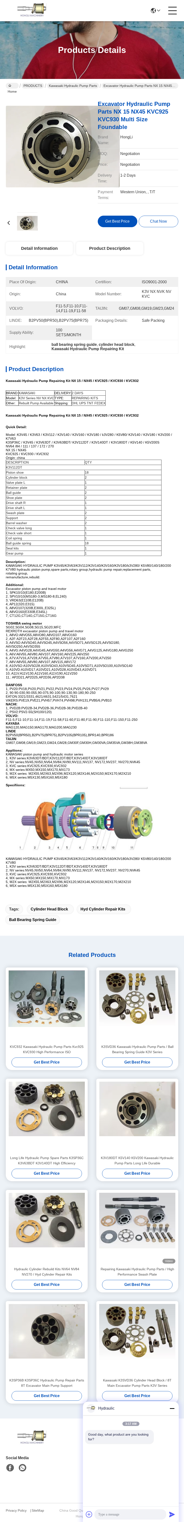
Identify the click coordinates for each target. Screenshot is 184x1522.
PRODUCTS (32, 86)
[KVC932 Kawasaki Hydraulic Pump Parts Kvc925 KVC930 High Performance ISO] (47, 1005)
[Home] (32, 1444)
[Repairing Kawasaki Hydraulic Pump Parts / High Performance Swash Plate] (137, 1228)
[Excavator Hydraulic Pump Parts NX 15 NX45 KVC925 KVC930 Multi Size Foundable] (63, 151)
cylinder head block (49, 909)
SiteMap (38, 1510)
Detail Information (39, 248)
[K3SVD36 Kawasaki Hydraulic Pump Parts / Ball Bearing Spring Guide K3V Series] (137, 1005)
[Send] (172, 1514)
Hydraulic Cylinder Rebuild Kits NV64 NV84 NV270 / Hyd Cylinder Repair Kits (46, 1271)
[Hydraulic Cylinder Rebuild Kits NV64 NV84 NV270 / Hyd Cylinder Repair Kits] (47, 1228)
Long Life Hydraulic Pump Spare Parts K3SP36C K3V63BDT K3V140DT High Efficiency (47, 1160)
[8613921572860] (22, 1468)
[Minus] (172, 1408)
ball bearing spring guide (32, 920)
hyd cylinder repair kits (102, 909)
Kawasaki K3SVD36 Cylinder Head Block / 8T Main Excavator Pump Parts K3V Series (137, 1382)
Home (12, 86)
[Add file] (89, 1514)
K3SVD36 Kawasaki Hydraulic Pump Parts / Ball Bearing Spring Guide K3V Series (137, 1049)
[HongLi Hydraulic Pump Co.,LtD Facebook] (10, 1468)
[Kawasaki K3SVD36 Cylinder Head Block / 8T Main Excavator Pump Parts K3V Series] (137, 1339)
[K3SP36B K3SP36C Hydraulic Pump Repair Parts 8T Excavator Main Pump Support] (47, 1339)
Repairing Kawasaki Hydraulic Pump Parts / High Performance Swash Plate (137, 1271)
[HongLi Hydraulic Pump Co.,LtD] (32, 10)
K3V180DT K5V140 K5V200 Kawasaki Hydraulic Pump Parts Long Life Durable (137, 1160)
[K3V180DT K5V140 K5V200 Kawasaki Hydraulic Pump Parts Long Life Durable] (137, 1117)
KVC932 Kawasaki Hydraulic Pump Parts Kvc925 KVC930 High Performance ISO (47, 1049)
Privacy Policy (16, 1510)
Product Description (109, 248)
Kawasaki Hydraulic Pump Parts (73, 86)
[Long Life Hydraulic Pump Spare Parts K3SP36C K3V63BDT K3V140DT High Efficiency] (47, 1117)
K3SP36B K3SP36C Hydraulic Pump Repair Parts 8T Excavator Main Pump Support (46, 1382)
